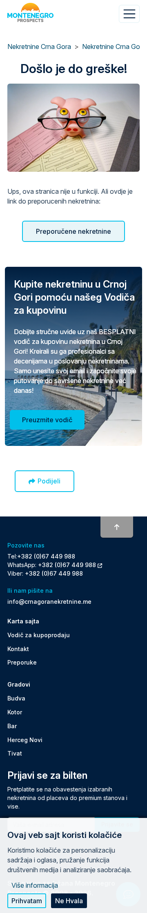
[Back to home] (30, 12)
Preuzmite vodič (47, 420)
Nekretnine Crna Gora (39, 46)
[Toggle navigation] (129, 14)
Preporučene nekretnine (73, 231)
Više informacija (34, 885)
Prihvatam (26, 901)
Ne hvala (69, 901)
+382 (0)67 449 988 (46, 556)
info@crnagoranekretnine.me (49, 601)
